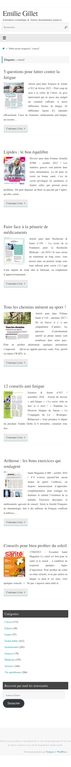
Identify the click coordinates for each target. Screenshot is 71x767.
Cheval (8, 622)
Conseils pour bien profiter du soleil (35, 545)
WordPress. (62, 751)
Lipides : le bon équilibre (26, 152)
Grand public (11, 641)
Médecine (10, 659)
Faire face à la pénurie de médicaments (26, 229)
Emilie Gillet (20, 13)
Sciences (9, 666)
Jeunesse (9, 653)
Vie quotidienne (13, 672)
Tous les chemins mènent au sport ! (35, 307)
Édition (8, 628)
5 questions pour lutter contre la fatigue (32, 74)
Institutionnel (11, 647)
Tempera (50, 751)
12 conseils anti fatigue (24, 386)
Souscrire (13, 703)
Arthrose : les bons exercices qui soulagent (32, 463)
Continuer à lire (14, 128)
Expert (8, 634)
